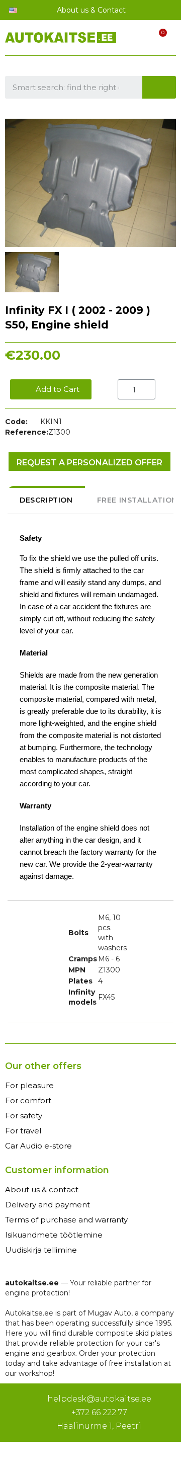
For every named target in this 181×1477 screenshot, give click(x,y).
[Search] (159, 87)
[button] (51, 389)
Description (46, 500)
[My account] (139, 40)
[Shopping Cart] (157, 39)
